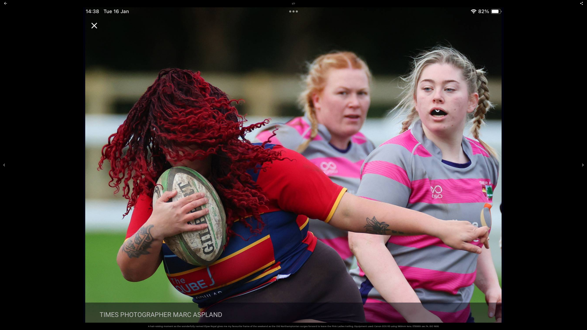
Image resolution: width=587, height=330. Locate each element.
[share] (581, 4)
